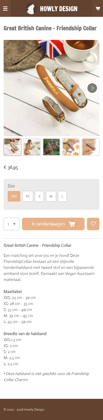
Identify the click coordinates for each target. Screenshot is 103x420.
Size (11, 186)
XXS (14, 196)
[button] (12, 147)
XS (27, 196)
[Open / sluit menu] (5, 8)
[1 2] (12, 224)
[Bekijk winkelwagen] (97, 8)
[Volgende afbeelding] (92, 88)
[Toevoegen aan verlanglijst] (93, 224)
